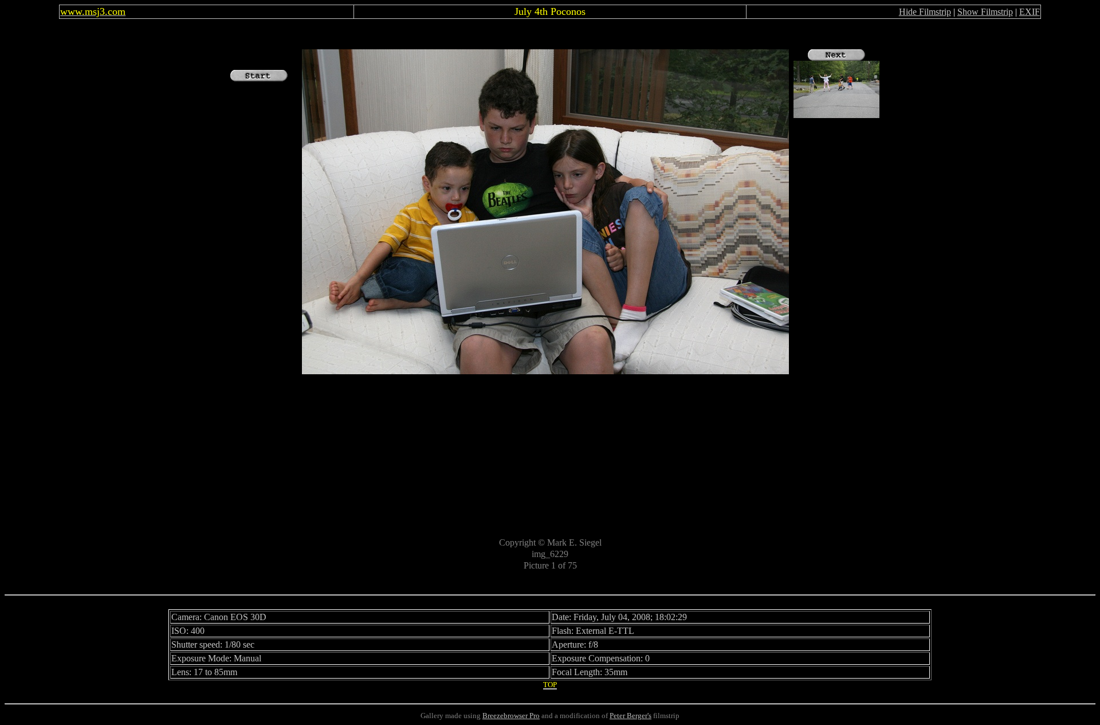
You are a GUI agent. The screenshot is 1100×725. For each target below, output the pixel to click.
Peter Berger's (630, 715)
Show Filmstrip (985, 12)
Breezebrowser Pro (511, 715)
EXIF (1029, 12)
